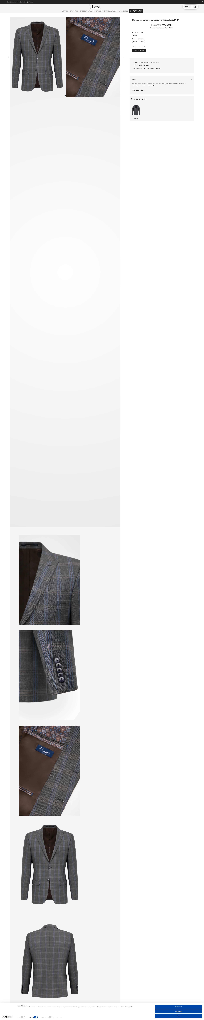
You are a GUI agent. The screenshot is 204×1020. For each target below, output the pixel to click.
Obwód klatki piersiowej (138, 39)
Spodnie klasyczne (110, 11)
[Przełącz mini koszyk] (195, 7)
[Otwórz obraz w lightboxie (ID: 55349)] (93, 57)
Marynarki (74, 11)
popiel (136, 118)
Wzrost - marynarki (137, 32)
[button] (65, 95)
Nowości (65, 11)
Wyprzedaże (123, 11)
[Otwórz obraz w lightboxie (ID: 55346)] (37, 57)
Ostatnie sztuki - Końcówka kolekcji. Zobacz (102, 2)
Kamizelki (83, 11)
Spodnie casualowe (95, 11)
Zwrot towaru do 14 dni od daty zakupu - (146, 68)
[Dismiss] (202, 1)
